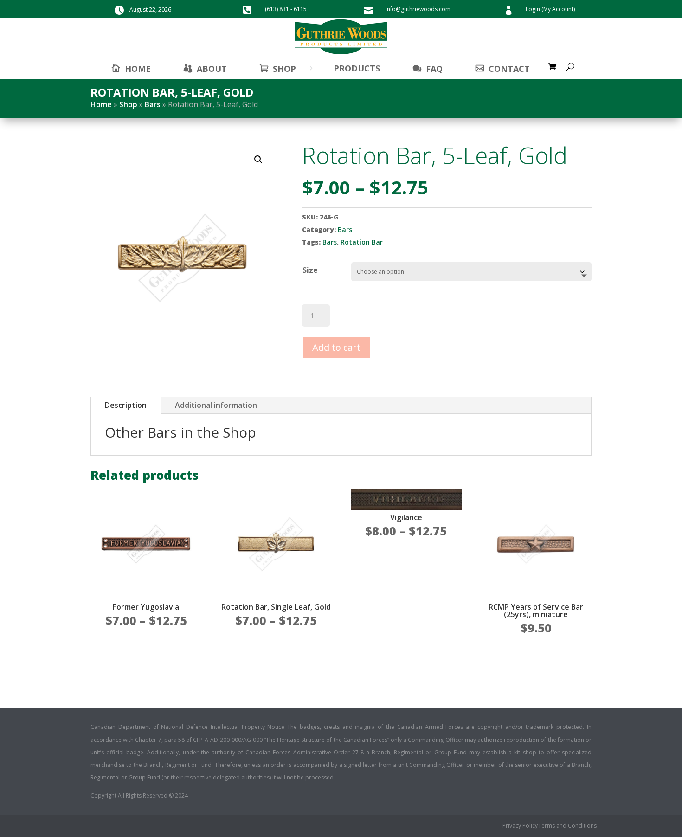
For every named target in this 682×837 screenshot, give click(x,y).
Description (126, 405)
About (212, 68)
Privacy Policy (520, 826)
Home (101, 104)
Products (357, 68)
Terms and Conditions (567, 826)
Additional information (216, 405)
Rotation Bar (362, 242)
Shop (284, 68)
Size (310, 270)
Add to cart (336, 347)
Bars (153, 104)
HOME (138, 68)
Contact (509, 68)
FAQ (434, 68)
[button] (258, 159)
